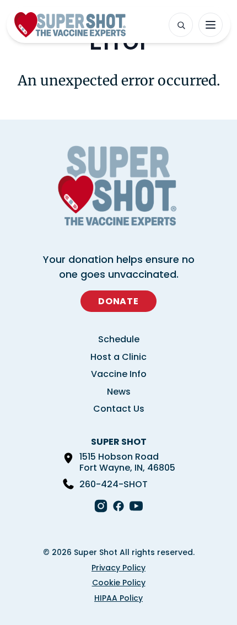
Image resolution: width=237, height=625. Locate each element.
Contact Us (118, 408)
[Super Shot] (70, 24)
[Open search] (181, 25)
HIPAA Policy (118, 598)
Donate (118, 301)
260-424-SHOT (113, 484)
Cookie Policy (119, 582)
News (119, 391)
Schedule (118, 339)
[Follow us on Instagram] (100, 506)
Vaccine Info (119, 374)
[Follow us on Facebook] (118, 506)
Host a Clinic (118, 357)
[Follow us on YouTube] (136, 506)
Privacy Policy (118, 567)
